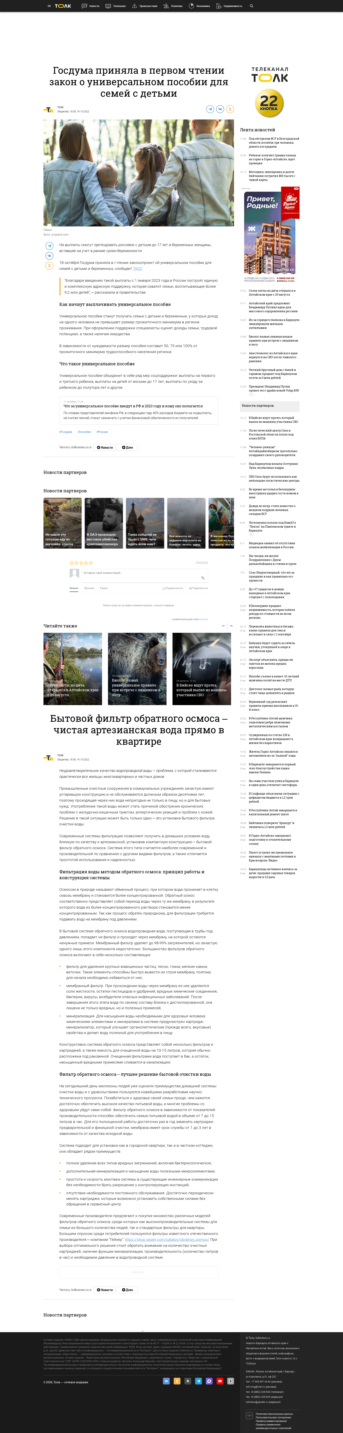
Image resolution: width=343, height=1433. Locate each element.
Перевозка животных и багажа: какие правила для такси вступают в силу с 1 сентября (271, 630)
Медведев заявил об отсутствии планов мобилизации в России (272, 545)
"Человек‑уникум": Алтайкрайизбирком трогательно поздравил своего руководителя (273, 451)
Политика (176, 6)
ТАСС (137, 268)
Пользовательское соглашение (273, 1417)
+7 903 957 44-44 (261, 1381)
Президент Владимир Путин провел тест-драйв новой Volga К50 (274, 388)
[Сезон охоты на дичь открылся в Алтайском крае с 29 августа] (72, 669)
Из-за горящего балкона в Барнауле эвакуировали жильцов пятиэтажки (274, 324)
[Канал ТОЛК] (127, 447)
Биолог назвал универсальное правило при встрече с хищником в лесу (136, 687)
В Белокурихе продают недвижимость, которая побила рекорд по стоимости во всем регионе (272, 612)
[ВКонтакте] (220, 109)
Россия (102, 431)
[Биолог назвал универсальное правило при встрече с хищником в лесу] (137, 669)
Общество (63, 111)
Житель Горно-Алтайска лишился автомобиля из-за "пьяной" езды (273, 753)
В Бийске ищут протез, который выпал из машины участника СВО (201, 690)
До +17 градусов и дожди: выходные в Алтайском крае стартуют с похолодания (269, 593)
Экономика (203, 6)
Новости (94, 6)
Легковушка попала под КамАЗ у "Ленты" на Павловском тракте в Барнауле (272, 526)
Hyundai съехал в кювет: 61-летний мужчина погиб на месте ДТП (274, 678)
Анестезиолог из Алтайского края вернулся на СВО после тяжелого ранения (273, 357)
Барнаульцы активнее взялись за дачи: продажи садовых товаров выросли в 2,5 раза (273, 873)
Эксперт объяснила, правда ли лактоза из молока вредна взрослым (271, 663)
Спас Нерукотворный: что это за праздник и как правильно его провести (271, 576)
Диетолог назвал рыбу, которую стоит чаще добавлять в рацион (272, 691)
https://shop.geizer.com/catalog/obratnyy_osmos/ (167, 1239)
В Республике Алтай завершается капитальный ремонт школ (273, 812)
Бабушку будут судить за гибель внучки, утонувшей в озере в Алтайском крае (272, 647)
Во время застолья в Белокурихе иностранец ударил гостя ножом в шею (274, 493)
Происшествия (148, 6)
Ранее (104, 588)
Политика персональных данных (274, 1414)
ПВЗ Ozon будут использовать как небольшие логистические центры (274, 478)
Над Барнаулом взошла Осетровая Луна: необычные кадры (273, 466)
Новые (74, 588)
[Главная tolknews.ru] (63, 6)
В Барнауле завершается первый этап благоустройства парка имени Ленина (272, 768)
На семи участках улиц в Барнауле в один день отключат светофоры (274, 783)
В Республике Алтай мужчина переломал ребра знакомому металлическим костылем (270, 722)
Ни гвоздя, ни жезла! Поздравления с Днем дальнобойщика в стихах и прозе (273, 560)
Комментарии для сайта (190, 619)
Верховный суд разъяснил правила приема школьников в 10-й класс (274, 705)
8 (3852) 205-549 (260, 1397)
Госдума (65, 431)
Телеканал (119, 6)
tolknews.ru (263, 1337)
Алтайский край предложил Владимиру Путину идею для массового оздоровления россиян (273, 307)
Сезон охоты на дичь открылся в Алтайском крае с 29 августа (73, 690)
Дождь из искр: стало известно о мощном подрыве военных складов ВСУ (272, 510)
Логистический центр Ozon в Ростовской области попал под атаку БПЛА (271, 434)
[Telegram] (210, 109)
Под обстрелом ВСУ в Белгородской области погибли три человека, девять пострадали (274, 142)
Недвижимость (233, 6)
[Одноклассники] (229, 109)
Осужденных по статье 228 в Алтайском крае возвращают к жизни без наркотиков (271, 739)
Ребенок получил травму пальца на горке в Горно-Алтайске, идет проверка (272, 159)
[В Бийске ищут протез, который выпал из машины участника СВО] (201, 669)
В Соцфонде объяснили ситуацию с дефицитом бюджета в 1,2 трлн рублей (274, 797)
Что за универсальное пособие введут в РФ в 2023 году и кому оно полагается (133, 406)
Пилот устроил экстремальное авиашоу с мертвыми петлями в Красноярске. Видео (272, 856)
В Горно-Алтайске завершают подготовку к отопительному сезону (270, 839)
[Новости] (104, 447)
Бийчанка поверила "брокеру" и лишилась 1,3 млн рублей (271, 825)
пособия (84, 431)
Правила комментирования (271, 1421)
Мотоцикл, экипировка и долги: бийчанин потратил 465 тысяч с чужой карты (272, 176)
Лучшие (89, 588)
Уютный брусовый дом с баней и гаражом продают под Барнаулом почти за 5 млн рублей (273, 374)
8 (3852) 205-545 (260, 1392)
